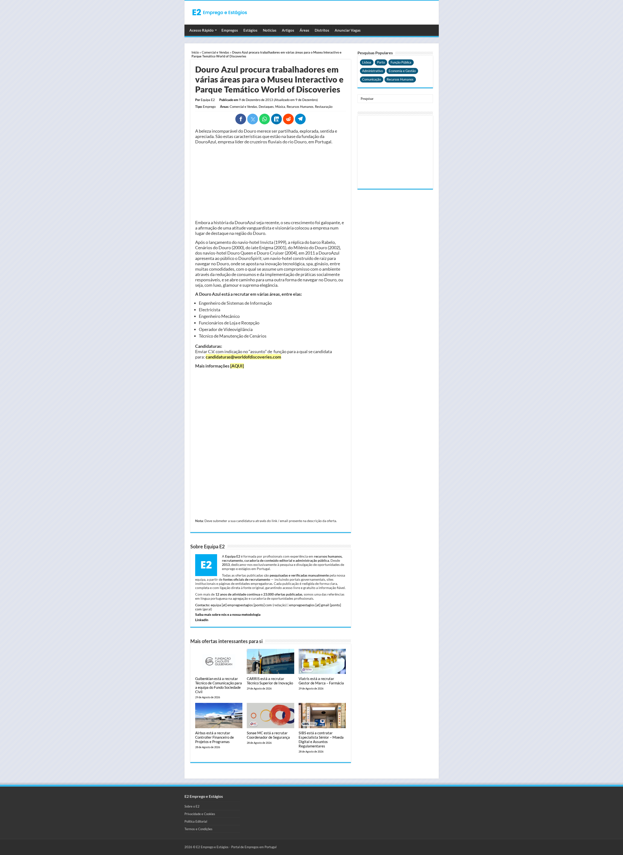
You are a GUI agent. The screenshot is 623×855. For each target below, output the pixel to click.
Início (195, 52)
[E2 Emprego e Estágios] (219, 12)
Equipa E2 (208, 100)
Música (280, 107)
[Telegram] (300, 119)
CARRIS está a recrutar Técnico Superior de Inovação (270, 680)
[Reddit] (288, 119)
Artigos (288, 30)
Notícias (269, 30)
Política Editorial (195, 821)
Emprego (209, 107)
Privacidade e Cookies (199, 814)
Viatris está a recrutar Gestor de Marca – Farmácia (321, 680)
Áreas (304, 30)
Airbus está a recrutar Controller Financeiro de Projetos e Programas (214, 737)
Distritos (322, 30)
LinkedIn (201, 620)
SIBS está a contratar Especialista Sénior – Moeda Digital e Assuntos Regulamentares (321, 739)
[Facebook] (240, 119)
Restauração (323, 107)
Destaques (266, 107)
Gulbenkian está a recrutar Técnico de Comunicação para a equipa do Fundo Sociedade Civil (218, 685)
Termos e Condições (198, 829)
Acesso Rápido (201, 30)
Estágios (250, 30)
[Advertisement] (271, 182)
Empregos (229, 30)
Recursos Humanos (300, 107)
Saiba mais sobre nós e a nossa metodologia (227, 614)
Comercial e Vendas (215, 52)
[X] (252, 119)
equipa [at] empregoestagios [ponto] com (241, 605)
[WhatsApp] (264, 119)
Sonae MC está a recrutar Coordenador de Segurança (268, 735)
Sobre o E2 (192, 806)
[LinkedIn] (276, 119)
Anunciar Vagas (348, 30)
